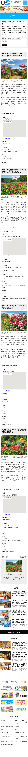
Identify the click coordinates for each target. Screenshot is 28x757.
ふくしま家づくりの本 (21, 741)
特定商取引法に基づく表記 (21, 733)
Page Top (13, 716)
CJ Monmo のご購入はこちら (21, 737)
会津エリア (9, 38)
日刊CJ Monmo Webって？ (7, 744)
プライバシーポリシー (7, 726)
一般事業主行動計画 (6, 736)
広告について (4, 729)
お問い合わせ (4, 732)
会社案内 (3, 720)
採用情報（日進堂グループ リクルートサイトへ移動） (21, 722)
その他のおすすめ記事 (14, 632)
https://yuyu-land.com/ (7, 551)
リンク (16, 729)
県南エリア (4, 38)
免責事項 (17, 726)
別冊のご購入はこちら (7, 741)
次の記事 (22, 557)
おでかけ (6, 12)
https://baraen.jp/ (6, 424)
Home (2, 12)
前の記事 (5, 557)
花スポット (19, 38)
